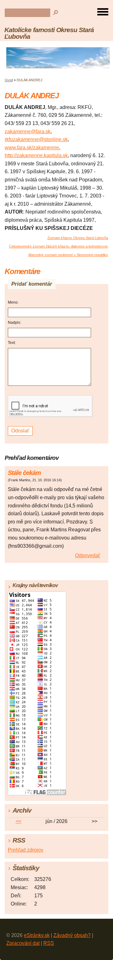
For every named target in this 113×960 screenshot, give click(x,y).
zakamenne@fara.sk (28, 131)
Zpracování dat (23, 943)
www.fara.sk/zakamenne (32, 147)
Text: (12, 342)
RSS (48, 943)
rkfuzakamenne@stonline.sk (36, 139)
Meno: (13, 302)
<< (18, 821)
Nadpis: (14, 322)
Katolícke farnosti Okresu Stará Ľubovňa (49, 33)
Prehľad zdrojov (25, 850)
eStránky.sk (37, 935)
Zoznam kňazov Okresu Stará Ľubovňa (77, 238)
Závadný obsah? (72, 935)
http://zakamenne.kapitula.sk (36, 155)
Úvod (9, 80)
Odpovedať (87, 555)
